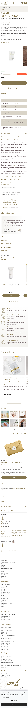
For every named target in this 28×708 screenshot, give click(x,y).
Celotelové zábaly (5, 645)
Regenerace (4, 589)
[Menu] (25, 3)
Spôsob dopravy (6, 74)
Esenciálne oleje (4, 573)
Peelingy (3, 565)
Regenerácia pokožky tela (7, 662)
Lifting (2, 570)
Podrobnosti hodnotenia (14, 23)
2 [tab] (11, 68)
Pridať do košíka (14, 83)
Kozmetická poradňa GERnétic (11, 551)
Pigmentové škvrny (18, 100)
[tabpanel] (12, 56)
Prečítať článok (6, 394)
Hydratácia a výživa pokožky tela (8, 661)
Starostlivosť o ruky (5, 640)
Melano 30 (15, 166)
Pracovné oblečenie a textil (7, 674)
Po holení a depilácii (5, 646)
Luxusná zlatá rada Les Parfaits (8, 615)
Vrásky (2, 597)
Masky (2, 571)
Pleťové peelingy (5, 591)
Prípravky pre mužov (5, 575)
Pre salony (4, 670)
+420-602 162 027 (7, 544)
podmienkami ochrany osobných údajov (13, 489)
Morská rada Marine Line (6, 616)
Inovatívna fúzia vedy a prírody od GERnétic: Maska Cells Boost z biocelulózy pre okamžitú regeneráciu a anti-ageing (13, 381)
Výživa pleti (4, 600)
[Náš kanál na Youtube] (13, 433)
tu (8, 697)
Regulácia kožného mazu (6, 603)
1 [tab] (9, 68)
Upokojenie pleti (5, 602)
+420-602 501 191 (7, 517)
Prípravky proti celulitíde (6, 659)
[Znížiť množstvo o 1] (19, 77)
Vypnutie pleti (4, 598)
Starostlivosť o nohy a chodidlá (8, 642)
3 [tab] (13, 68)
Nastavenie (14, 700)
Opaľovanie (3, 576)
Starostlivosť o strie (5, 658)
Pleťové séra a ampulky (6, 568)
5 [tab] (17, 68)
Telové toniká (4, 632)
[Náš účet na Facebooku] (21, 433)
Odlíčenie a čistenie (5, 584)
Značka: (6, 24)
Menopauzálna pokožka (6, 664)
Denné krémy (4, 559)
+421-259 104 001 (7, 522)
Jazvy (2, 606)
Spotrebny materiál (5, 675)
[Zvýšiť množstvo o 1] (26, 77)
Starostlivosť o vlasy (5, 643)
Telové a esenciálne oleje (6, 629)
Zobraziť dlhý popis (5, 42)
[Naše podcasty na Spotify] (25, 433)
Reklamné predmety (5, 677)
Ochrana (3, 587)
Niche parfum (4, 578)
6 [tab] (19, 68)
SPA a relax (3, 667)
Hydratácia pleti (4, 586)
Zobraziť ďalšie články (14, 402)
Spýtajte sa (5, 207)
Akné (2, 595)
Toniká (2, 564)
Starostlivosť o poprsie (6, 638)
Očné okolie (4, 567)
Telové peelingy (4, 634)
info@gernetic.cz (7, 526)
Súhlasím (14, 705)
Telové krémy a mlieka (6, 627)
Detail (11, 295)
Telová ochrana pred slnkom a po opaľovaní (11, 665)
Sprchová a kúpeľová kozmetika (8, 635)
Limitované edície (5, 621)
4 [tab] (15, 68)
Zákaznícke (16, 103)
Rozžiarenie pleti (5, 594)
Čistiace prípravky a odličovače (8, 562)
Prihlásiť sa (14, 477)
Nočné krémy (4, 560)
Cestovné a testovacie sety (7, 619)
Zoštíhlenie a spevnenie (6, 656)
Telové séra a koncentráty (7, 631)
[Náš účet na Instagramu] (17, 433)
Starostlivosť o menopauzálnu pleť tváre (10, 608)
